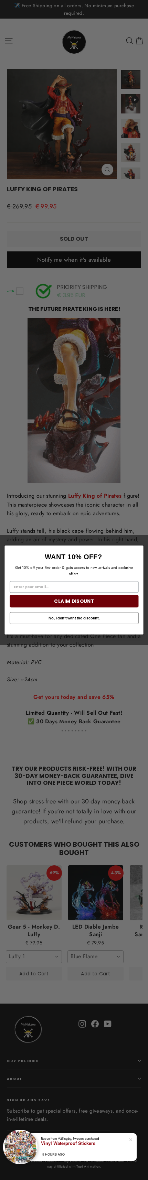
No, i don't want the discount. (74, 618)
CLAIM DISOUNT (74, 601)
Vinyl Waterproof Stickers (68, 1143)
